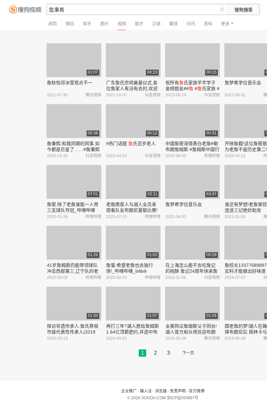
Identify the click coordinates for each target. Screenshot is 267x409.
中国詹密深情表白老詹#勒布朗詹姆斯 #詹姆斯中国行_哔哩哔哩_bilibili (192, 149)
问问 (191, 23)
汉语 (156, 23)
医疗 (139, 23)
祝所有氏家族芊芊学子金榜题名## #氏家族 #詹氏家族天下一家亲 (192, 88)
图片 (104, 23)
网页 (53, 23)
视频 (122, 23)
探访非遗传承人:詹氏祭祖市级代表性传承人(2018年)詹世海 (72, 331)
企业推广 (129, 391)
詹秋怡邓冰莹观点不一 (69, 82)
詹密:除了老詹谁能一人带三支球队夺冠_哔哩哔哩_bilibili (72, 210)
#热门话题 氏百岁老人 (131, 143)
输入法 (146, 391)
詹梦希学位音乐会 (243, 82)
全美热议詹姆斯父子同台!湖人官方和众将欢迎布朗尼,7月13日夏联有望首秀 (191, 331)
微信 (70, 23)
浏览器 (161, 391)
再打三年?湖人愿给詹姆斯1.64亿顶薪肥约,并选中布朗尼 (132, 331)
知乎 (87, 23)
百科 (208, 23)
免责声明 (178, 391)
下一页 (188, 353)
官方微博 (196, 391)
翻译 (173, 23)
